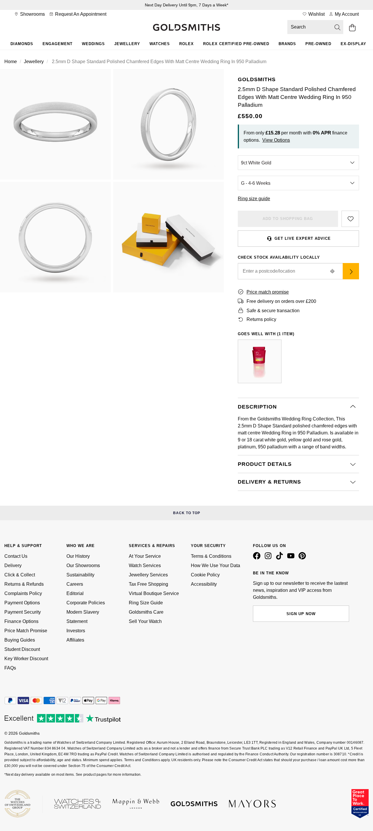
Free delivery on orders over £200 (281, 301)
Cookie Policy (205, 574)
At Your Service (145, 556)
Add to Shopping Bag (288, 218)
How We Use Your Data (215, 565)
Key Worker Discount (26, 658)
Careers (74, 584)
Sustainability (80, 574)
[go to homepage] (186, 28)
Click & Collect (19, 574)
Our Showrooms (83, 565)
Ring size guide (254, 198)
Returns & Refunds (24, 584)
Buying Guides (19, 640)
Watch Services (145, 565)
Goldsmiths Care (146, 612)
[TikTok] (281, 558)
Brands (287, 44)
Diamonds (21, 44)
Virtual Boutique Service (154, 593)
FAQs (10, 667)
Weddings (93, 44)
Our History (78, 556)
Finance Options (21, 621)
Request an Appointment (80, 14)
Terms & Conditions (211, 556)
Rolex (186, 44)
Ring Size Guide (146, 602)
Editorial (75, 593)
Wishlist (316, 14)
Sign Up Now (301, 614)
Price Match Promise (25, 630)
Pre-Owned (318, 44)
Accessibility (204, 584)
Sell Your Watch (145, 621)
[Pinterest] (303, 558)
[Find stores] (351, 271)
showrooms (32, 14)
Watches (159, 44)
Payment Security (22, 612)
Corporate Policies (85, 602)
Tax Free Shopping (148, 584)
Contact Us (15, 556)
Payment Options (22, 602)
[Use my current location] (332, 271)
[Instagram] (269, 558)
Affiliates (75, 640)
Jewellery (127, 44)
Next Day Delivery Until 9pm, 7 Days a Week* (186, 5)
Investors (75, 630)
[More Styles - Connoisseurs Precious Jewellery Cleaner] (259, 361)
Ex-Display (353, 44)
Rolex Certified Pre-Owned (236, 44)
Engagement (58, 44)
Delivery (13, 565)
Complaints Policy (23, 593)
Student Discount (22, 649)
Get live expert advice (303, 238)
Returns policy (261, 319)
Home (10, 61)
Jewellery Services (148, 574)
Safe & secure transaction (273, 310)
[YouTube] (292, 558)
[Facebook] (258, 558)
